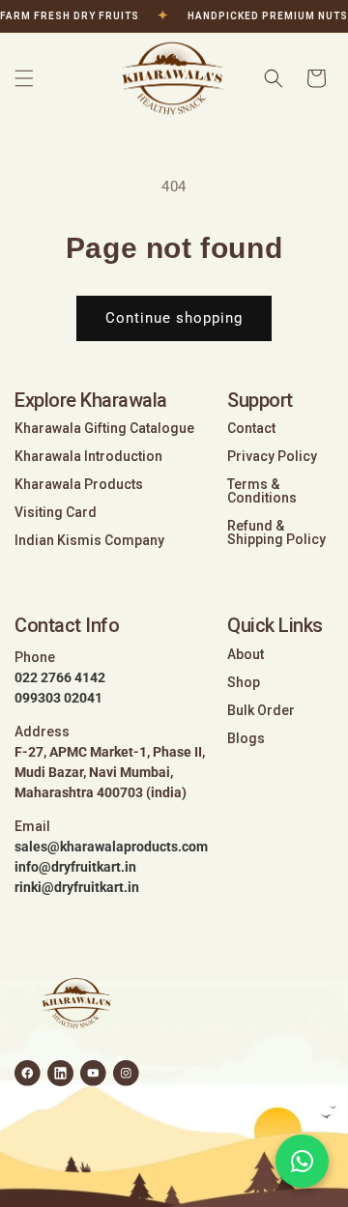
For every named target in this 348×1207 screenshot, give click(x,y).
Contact (251, 428)
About (245, 654)
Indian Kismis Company (89, 540)
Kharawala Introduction (88, 456)
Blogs (246, 738)
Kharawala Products (78, 484)
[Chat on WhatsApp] (302, 1161)
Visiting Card (55, 512)
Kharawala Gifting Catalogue (104, 428)
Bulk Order (261, 710)
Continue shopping (174, 318)
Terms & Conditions (262, 490)
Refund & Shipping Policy (276, 532)
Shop (243, 682)
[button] (24, 78)
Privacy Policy (272, 456)
